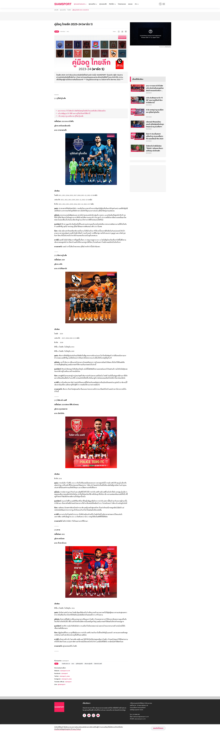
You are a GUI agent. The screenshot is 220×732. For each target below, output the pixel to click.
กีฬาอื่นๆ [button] (111, 4)
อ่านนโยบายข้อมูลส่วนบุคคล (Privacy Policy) (67, 729)
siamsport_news (65, 676)
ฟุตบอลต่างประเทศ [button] (79, 4)
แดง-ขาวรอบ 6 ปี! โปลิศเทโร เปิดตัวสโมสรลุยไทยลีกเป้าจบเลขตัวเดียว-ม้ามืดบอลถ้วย (155, 88)
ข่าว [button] (136, 4)
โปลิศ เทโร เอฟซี (98, 663)
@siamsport (61, 684)
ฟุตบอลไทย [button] (92, 4)
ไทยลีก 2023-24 (66, 663)
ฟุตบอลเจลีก (103, 4)
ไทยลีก (69, 10)
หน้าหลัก (56, 10)
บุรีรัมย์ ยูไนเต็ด (79, 663)
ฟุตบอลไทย (63, 10)
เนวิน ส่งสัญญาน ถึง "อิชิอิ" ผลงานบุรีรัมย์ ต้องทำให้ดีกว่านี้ (154, 100)
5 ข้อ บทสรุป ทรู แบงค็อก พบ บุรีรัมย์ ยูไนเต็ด (154, 111)
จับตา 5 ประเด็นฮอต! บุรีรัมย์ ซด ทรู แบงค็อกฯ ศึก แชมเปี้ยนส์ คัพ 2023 (154, 136)
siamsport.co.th (65, 671)
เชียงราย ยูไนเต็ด (88, 663)
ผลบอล (130, 4)
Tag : (56, 663)
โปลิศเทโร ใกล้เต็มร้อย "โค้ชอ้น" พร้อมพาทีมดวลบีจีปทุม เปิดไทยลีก (154, 148)
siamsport (64, 673)
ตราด (73, 663)
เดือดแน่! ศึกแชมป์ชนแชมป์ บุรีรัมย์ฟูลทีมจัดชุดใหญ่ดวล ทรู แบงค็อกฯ (155, 124)
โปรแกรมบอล (122, 4)
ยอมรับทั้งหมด (158, 728)
